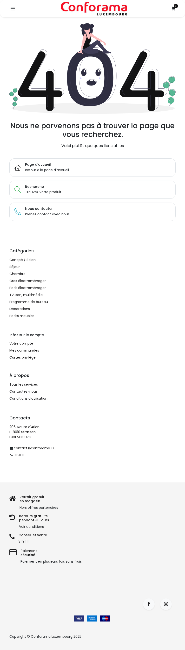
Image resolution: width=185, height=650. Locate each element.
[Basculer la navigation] (12, 8)
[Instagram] (167, 604)
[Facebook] (150, 604)
